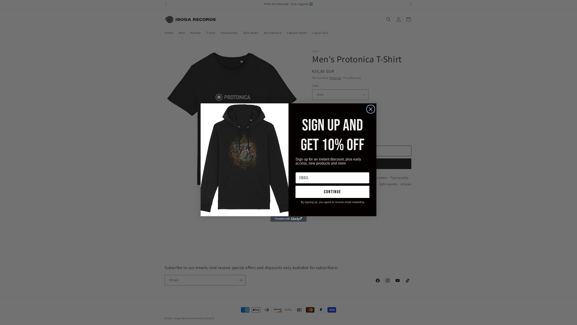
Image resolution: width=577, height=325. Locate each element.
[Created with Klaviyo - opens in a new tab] (288, 219)
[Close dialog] (371, 109)
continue (332, 192)
